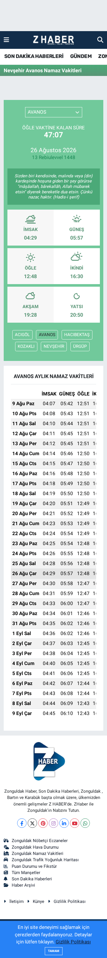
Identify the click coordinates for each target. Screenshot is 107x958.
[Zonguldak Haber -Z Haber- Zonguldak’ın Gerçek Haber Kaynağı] (53, 40)
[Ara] (100, 40)
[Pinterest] (43, 823)
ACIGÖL (22, 334)
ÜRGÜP (80, 346)
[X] (32, 823)
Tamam (53, 951)
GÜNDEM (81, 56)
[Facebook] (22, 823)
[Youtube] (74, 823)
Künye (38, 901)
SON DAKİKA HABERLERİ (33, 56)
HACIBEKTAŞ (77, 334)
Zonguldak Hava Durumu (35, 847)
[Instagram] (53, 823)
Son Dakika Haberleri (32, 878)
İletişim (16, 901)
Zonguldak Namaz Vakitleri (37, 853)
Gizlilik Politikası (70, 901)
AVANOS (47, 334)
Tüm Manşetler (26, 872)
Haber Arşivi (23, 885)
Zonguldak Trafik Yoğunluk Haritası (45, 859)
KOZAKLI (26, 346)
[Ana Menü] (6, 40)
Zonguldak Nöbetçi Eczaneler (40, 840)
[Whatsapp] (85, 823)
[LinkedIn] (64, 823)
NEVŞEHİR (54, 346)
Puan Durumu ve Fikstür (34, 866)
